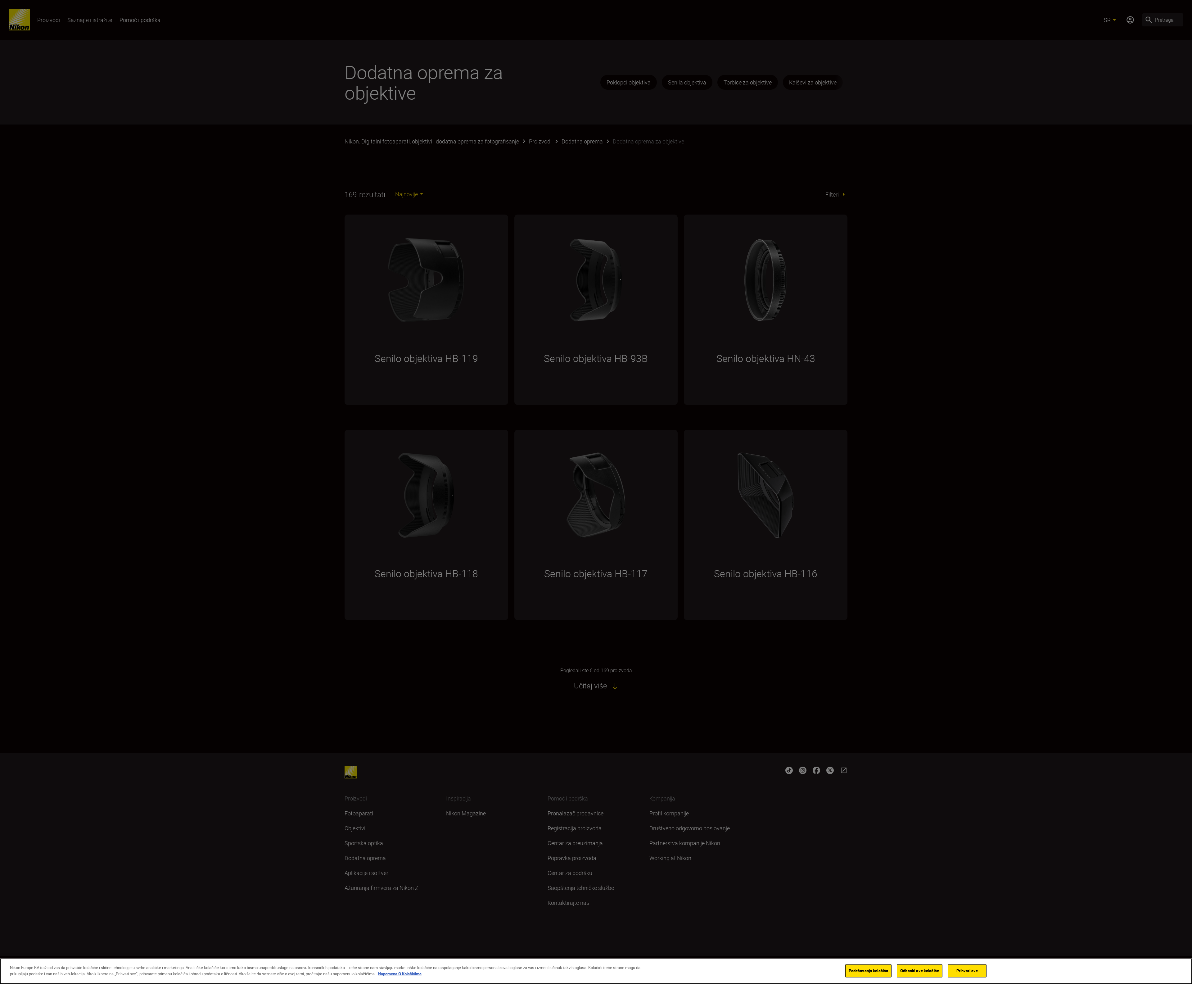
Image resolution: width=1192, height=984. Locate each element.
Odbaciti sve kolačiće (919, 970)
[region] (596, 971)
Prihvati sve (967, 970)
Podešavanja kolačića (868, 970)
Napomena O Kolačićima (400, 973)
